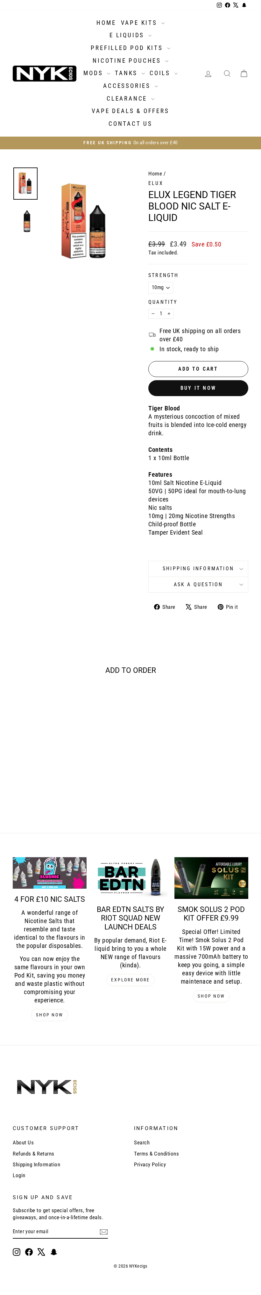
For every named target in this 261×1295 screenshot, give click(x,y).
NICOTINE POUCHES (128, 60)
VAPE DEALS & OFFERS (130, 111)
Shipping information (198, 569)
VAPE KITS (140, 22)
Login (19, 1175)
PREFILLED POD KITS (128, 48)
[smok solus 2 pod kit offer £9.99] (211, 878)
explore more (130, 979)
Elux (155, 183)
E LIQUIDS (128, 35)
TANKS (127, 73)
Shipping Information (36, 1164)
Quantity (163, 302)
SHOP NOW (49, 1014)
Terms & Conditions (156, 1153)
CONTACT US (130, 123)
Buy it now (198, 388)
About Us (23, 1142)
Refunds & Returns (33, 1153)
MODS (94, 73)
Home (155, 173)
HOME (106, 22)
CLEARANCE (128, 98)
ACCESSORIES (128, 85)
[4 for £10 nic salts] (50, 873)
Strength (163, 275)
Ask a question (198, 584)
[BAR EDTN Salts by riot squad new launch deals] (130, 878)
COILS (161, 73)
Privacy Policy (150, 1164)
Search (142, 1142)
